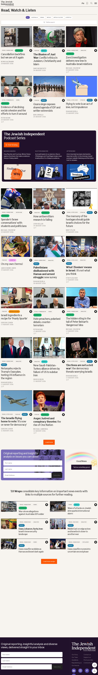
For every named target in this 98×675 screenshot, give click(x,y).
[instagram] (80, 670)
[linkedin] (74, 670)
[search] (91, 3)
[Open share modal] (94, 665)
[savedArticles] (87, 3)
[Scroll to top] (94, 670)
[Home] (7, 3)
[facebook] (87, 670)
